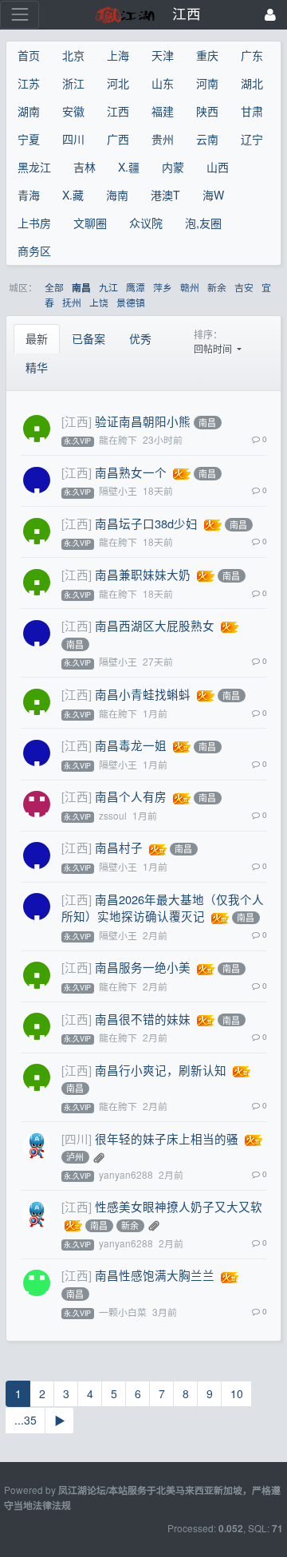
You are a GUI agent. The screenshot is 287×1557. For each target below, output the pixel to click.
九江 (108, 287)
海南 (117, 195)
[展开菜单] (19, 15)
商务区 (34, 251)
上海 (118, 55)
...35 (25, 1420)
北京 (73, 55)
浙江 (73, 83)
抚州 (71, 302)
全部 (54, 287)
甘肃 (252, 111)
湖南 (29, 111)
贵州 (162, 139)
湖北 (252, 83)
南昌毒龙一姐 (131, 745)
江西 (118, 111)
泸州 (75, 1157)
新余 (216, 287)
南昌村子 (119, 847)
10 (236, 1393)
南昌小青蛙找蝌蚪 (143, 694)
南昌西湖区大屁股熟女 (154, 625)
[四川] (76, 1138)
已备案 (88, 338)
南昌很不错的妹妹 (143, 1018)
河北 (118, 83)
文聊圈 (90, 223)
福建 (162, 111)
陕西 (207, 111)
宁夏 (29, 139)
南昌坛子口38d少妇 (146, 523)
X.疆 (129, 167)
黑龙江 (34, 167)
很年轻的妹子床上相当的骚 (166, 1138)
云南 (207, 139)
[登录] (270, 15)
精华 (37, 367)
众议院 (146, 223)
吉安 (244, 287)
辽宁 (252, 139)
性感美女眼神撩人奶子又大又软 (178, 1206)
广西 (118, 139)
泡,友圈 (203, 223)
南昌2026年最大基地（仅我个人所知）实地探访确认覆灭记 (162, 908)
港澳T (165, 195)
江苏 (29, 83)
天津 (162, 55)
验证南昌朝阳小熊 (143, 421)
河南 (207, 83)
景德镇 (130, 302)
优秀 (140, 338)
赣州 (189, 287)
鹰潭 (135, 287)
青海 (29, 195)
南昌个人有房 (131, 796)
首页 (29, 55)
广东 (252, 55)
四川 (73, 139)
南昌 (81, 287)
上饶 (98, 302)
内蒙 (173, 167)
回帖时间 (214, 348)
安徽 (73, 111)
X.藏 (73, 195)
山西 (217, 167)
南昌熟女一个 (131, 472)
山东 (162, 83)
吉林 (84, 167)
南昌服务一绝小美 (143, 966)
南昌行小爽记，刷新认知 (160, 1069)
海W (213, 195)
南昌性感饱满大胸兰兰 (154, 1275)
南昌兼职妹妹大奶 (143, 574)
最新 (37, 338)
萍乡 (162, 287)
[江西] (76, 421)
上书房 (34, 223)
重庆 (207, 55)
